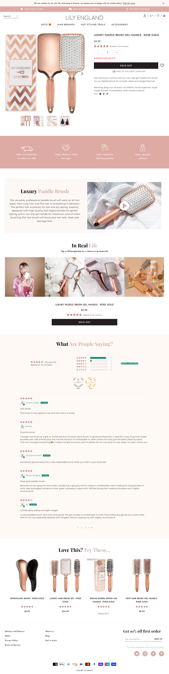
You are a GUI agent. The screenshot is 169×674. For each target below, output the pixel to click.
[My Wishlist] (157, 15)
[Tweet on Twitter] (100, 93)
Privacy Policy (11, 640)
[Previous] (8, 73)
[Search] (17, 16)
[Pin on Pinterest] (107, 93)
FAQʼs (8, 635)
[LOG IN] (144, 15)
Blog (47, 635)
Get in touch (51, 640)
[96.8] (91, 382)
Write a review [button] (129, 363)
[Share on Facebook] (104, 93)
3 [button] (85, 527)
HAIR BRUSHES (66, 24)
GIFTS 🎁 (46, 24)
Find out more (129, 3)
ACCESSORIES (119, 24)
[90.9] (78, 382)
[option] (31, 9)
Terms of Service (12, 645)
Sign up (158, 639)
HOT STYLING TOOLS (93, 24)
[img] (26, 398)
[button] (101, 46)
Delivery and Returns (14, 631)
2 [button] (81, 527)
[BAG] (163, 15)
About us (49, 631)
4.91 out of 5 (50, 362)
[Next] (82, 73)
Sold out (126, 65)
